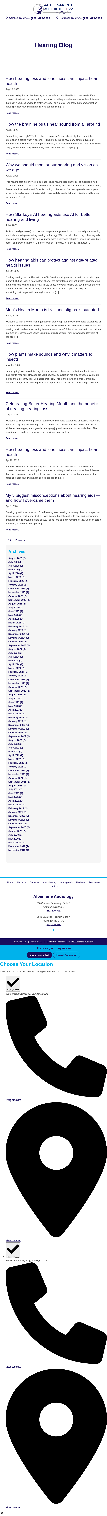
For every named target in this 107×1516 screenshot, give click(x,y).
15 (15, 540)
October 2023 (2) (17, 687)
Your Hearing (49, 882)
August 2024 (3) (17, 649)
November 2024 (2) (18, 638)
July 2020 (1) (15, 835)
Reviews (80, 882)
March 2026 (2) (16, 577)
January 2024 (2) (17, 675)
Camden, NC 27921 (19, 18)
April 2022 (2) (15, 755)
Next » (21, 540)
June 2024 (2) (15, 657)
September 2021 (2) (19, 782)
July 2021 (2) (15, 789)
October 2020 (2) (17, 823)
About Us (21, 882)
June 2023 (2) (15, 702)
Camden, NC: (47, 948)
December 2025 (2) (18, 588)
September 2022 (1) (19, 736)
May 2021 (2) (15, 797)
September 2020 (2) (19, 827)
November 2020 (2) (18, 820)
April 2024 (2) (15, 664)
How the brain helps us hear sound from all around (53, 124)
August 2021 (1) (17, 785)
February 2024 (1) (18, 672)
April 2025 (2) (15, 619)
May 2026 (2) (15, 569)
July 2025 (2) (15, 607)
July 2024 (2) (15, 653)
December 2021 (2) (18, 770)
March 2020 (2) (16, 842)
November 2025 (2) (18, 592)
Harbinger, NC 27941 (70, 18)
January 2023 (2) (17, 721)
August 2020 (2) (17, 831)
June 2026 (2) (15, 565)
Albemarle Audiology (53, 896)
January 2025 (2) (17, 630)
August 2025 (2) (17, 603)
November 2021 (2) (18, 774)
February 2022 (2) (18, 763)
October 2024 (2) (17, 641)
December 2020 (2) (18, 816)
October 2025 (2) (17, 596)
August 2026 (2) (17, 558)
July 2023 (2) (15, 698)
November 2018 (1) (18, 850)
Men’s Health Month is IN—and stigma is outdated (52, 309)
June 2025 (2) (15, 611)
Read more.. (12, 113)
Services (34, 882)
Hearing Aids (66, 882)
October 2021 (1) (17, 778)
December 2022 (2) (18, 725)
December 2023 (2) (18, 679)
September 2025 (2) (19, 600)
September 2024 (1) (19, 645)
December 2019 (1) (18, 846)
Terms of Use (36, 942)
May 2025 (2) (15, 615)
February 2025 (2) (18, 626)
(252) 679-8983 (40, 18)
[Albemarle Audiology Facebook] (53, 930)
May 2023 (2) (15, 706)
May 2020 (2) (15, 838)
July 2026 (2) (15, 562)
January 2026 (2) (17, 584)
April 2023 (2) (15, 710)
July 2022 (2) (15, 744)
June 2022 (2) (15, 747)
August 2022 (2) (17, 740)
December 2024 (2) (18, 634)
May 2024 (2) (15, 660)
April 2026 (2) (15, 573)
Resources (94, 882)
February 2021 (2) (18, 808)
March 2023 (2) (16, 713)
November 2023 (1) (18, 683)
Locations (53, 886)
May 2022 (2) (15, 751)
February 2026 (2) (18, 581)
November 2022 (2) (18, 728)
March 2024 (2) (16, 668)
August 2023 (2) (17, 694)
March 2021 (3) (16, 804)
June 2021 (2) (15, 793)
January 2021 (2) (17, 812)
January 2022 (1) (17, 766)
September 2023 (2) (19, 691)
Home (10, 882)
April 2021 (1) (15, 801)
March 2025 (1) (16, 622)
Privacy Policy (20, 942)
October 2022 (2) (17, 732)
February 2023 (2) (18, 717)
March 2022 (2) (16, 759)
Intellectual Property (56, 942)
